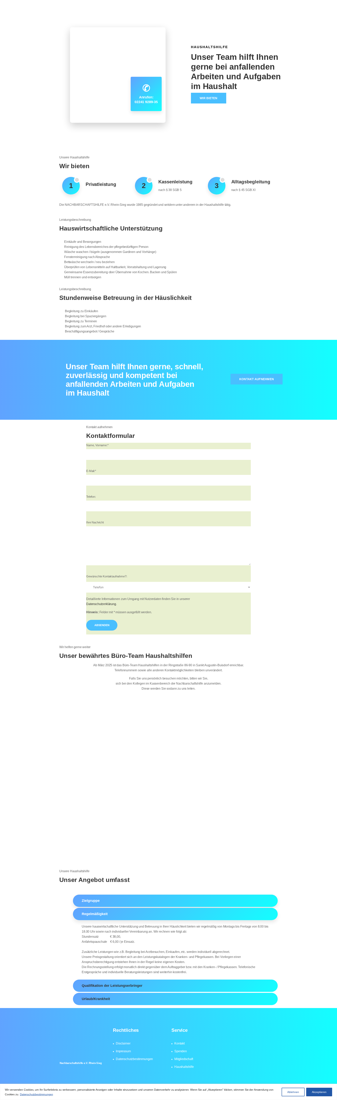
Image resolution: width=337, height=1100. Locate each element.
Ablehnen (293, 1092)
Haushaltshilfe (242, 14)
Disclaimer (123, 1043)
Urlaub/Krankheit (96, 999)
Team (176, 14)
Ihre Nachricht (95, 522)
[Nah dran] (333, 1087)
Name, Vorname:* (97, 445)
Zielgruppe (91, 901)
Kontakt (179, 1043)
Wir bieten (208, 98)
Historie (158, 14)
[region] (168, 1092)
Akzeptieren (319, 1092)
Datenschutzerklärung (101, 604)
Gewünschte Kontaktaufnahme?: (106, 576)
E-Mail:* (91, 471)
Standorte (214, 14)
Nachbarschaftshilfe (128, 14)
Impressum (123, 1051)
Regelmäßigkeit (95, 914)
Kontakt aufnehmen (256, 379)
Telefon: (91, 496)
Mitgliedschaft (272, 14)
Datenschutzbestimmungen (36, 1094)
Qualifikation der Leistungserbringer (112, 986)
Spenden (180, 1051)
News (194, 14)
